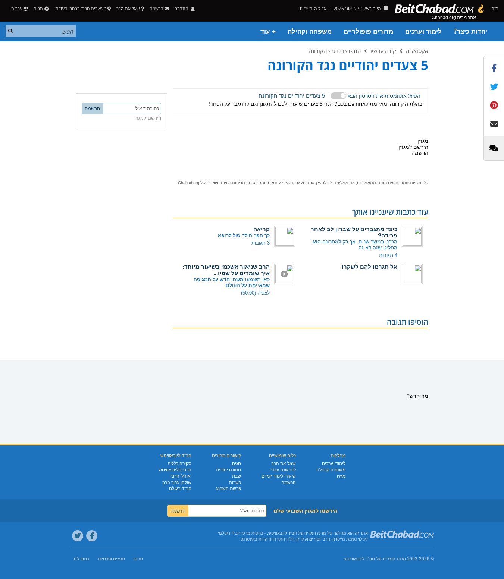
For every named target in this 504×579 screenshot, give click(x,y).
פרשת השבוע (228, 488)
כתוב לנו (81, 558)
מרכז (401, 558)
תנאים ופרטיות (111, 558)
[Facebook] (91, 535)
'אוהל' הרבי (180, 476)
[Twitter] (77, 535)
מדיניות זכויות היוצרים (226, 182)
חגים (236, 463)
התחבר (182, 9)
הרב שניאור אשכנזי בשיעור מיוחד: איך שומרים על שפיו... (226, 270)
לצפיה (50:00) (255, 293)
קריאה (261, 229)
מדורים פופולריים (368, 31)
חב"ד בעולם (180, 488)
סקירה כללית (179, 463)
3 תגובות (260, 243)
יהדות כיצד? (470, 31)
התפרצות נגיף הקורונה (335, 50)
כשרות (235, 482)
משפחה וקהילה (310, 31)
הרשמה (288, 482)
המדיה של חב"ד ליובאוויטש (369, 558)
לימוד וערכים (423, 31)
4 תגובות (388, 255)
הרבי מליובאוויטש (175, 469)
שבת (236, 476)
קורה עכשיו (383, 50)
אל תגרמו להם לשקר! (369, 267)
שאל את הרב (128, 9)
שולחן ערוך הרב (176, 482)
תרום (38, 9)
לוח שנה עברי (283, 469)
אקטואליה (417, 50)
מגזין (341, 476)
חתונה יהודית (228, 469)
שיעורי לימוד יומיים (279, 476)
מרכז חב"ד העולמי (234, 533)
